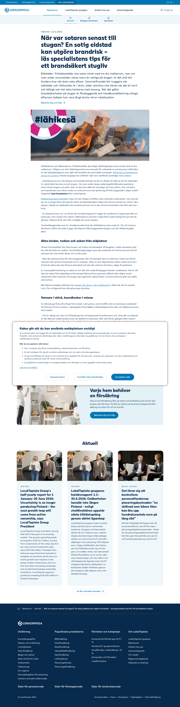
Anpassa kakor (57, 377)
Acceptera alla (122, 377)
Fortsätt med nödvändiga (90, 377)
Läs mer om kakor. (29, 367)
